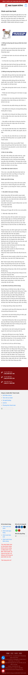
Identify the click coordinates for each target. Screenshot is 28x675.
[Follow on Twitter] (22, 527)
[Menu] (2, 5)
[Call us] (16, 530)
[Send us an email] (24, 527)
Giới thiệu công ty (7, 395)
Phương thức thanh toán (9, 405)
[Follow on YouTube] (19, 530)
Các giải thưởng (7, 400)
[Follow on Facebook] (16, 527)
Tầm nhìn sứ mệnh (8, 398)
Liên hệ (4, 403)
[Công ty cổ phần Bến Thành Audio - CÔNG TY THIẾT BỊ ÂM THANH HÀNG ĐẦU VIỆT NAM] (14, 5)
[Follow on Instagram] (19, 527)
